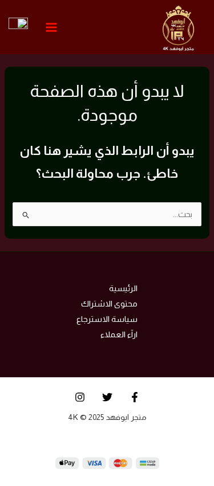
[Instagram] (80, 397)
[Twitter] (107, 397)
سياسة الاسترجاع (107, 319)
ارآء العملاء (119, 334)
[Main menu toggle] (51, 27)
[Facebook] (135, 397)
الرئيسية (123, 288)
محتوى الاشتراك (109, 303)
